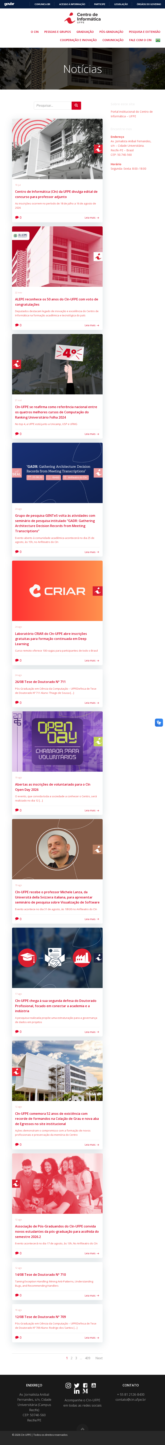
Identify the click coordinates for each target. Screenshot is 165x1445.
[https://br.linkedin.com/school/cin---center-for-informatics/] (76, 1391)
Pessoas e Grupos (57, 32)
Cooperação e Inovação (78, 40)
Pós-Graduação (111, 32)
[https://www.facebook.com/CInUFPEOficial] (85, 1385)
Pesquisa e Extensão (144, 32)
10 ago (18, 1309)
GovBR (9, 4)
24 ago (18, 508)
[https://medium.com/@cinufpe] (85, 1391)
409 (87, 1358)
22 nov (18, 292)
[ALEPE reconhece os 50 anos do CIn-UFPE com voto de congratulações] (57, 256)
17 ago (18, 993)
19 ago (18, 777)
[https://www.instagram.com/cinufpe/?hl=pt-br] (68, 1385)
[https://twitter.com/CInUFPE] (76, 1385)
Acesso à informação (72, 4)
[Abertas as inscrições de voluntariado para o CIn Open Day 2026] (57, 741)
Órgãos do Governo (149, 4)
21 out (18, 400)
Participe (99, 4)
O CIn (35, 32)
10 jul (18, 184)
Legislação (121, 4)
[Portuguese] (159, 40)
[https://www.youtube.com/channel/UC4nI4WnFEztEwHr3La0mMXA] (93, 1385)
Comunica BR (42, 4)
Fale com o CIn (140, 40)
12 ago (18, 1106)
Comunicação (113, 40)
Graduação (85, 32)
